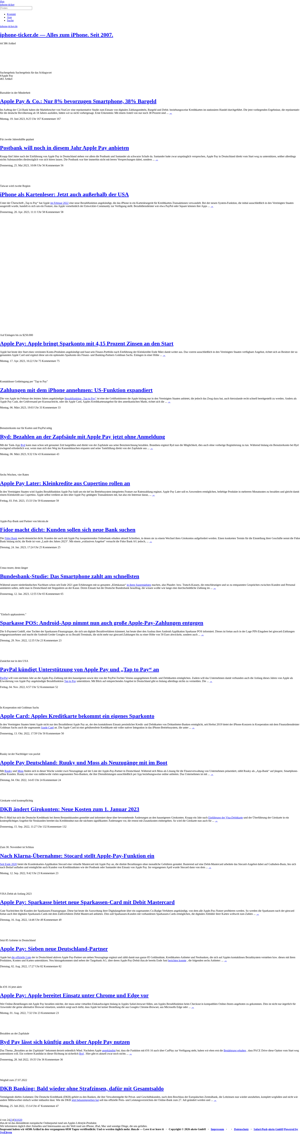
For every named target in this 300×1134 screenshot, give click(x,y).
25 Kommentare (48, 547)
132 (64, 826)
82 (60, 966)
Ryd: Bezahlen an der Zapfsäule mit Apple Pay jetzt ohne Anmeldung (82, 437)
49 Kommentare (49, 919)
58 (62, 211)
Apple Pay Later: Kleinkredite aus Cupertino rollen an (65, 483)
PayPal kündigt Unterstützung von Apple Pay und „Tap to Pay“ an (79, 669)
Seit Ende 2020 (8, 864)
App (9, 17)
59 (57, 500)
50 (62, 733)
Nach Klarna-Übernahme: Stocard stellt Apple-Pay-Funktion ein (77, 856)
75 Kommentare (47, 360)
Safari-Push (261, 1129)
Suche (10, 20)
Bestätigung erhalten (235, 1050)
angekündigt (109, 1050)
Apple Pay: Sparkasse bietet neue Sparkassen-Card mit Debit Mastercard (87, 902)
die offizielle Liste (21, 957)
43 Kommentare (47, 454)
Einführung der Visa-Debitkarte (225, 817)
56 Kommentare (51, 165)
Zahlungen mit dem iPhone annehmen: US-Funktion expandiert (76, 390)
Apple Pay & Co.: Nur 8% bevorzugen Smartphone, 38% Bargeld (78, 101)
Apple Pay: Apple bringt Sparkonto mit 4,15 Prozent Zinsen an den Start (86, 343)
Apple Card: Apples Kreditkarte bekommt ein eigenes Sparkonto (77, 716)
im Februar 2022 (59, 202)
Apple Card (47, 727)
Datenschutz (241, 1129)
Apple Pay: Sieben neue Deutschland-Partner (54, 949)
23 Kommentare (49, 640)
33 (59, 407)
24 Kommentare (48, 780)
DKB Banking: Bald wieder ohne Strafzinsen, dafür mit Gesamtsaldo (82, 1088)
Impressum (217, 1129)
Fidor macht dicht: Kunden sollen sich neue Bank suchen (67, 529)
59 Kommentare (46, 500)
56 (62, 165)
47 (57, 1105)
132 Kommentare (52, 826)
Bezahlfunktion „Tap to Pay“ (80, 398)
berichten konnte (177, 960)
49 (60, 919)
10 (18, 1119)
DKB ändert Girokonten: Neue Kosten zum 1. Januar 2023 (69, 809)
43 (57, 454)
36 (61, 1059)
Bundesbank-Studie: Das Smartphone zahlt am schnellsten (69, 576)
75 (58, 360)
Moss (20, 771)
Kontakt (11, 14)
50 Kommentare (51, 733)
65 (62, 593)
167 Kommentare (46, 118)
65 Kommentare (51, 593)
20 (20, 1119)
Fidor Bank (11, 538)
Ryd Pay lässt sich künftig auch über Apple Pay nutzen (65, 1042)
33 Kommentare (48, 407)
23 (60, 640)
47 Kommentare (46, 1105)
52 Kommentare (46, 687)
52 (56, 687)
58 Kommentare (51, 211)
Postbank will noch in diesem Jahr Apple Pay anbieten (64, 148)
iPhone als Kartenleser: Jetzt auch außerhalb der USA (64, 194)
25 (59, 547)
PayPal (4, 678)
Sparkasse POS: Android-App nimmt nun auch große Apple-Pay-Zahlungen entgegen (101, 623)
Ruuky (8, 771)
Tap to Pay (70, 681)
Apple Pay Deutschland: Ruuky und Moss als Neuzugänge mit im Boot (83, 762)
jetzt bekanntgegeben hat (85, 1100)
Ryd (23, 445)
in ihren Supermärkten (139, 584)
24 (59, 780)
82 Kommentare (49, 966)
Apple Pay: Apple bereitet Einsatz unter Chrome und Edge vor (74, 995)
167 (59, 118)
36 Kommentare (50, 1059)
